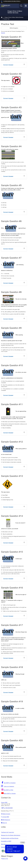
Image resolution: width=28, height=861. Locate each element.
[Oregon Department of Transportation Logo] (4, 12)
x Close (22, 842)
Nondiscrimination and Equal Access (9, 838)
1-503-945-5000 (9, 808)
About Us (4, 822)
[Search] (21, 6)
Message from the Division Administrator (10, 835)
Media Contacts (6, 814)
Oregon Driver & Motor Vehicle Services (13, 17)
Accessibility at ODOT (6, 841)
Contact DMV (5, 817)
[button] (1, 2)
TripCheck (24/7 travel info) (7, 832)
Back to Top (5, 858)
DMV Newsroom (6, 819)
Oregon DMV (4, 802)
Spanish (3, 33)
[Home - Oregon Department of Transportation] (1, 17)
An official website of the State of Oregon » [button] (12, 1)
